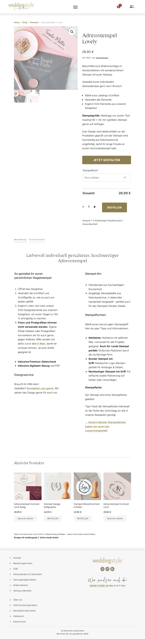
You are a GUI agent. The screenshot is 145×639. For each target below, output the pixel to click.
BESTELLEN (114, 207)
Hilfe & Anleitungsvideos (25, 605)
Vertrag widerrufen (22, 590)
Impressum (18, 616)
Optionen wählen (25, 518)
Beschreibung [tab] (20, 239)
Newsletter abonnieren (24, 610)
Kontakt (17, 557)
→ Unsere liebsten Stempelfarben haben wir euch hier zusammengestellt (105, 426)
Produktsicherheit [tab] (37, 239)
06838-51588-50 (99, 585)
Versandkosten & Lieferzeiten (27, 574)
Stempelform (96, 170)
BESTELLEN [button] (52, 518)
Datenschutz (19, 621)
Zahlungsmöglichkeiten (24, 579)
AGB (15, 568)
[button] (72, 32)
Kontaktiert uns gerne (40, 388)
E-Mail (41, 343)
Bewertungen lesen (22, 563)
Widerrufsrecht (20, 585)
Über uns (17, 599)
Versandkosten (102, 58)
